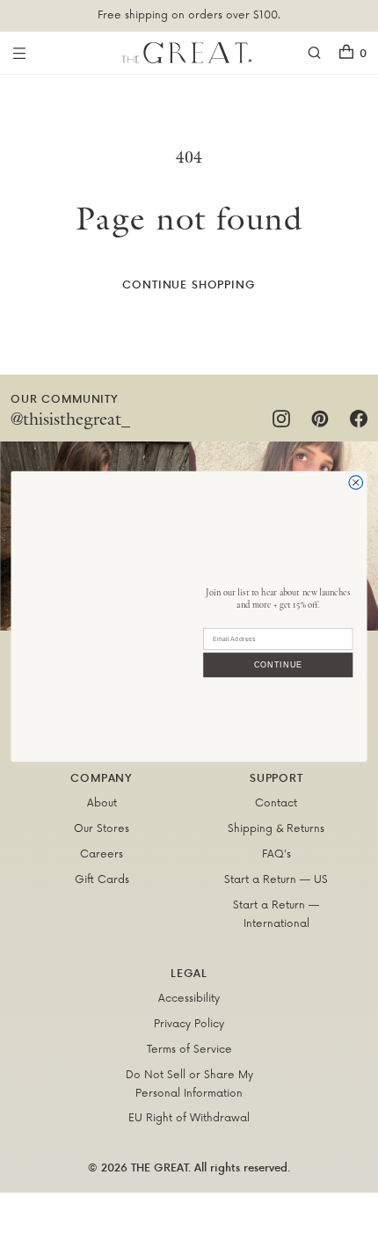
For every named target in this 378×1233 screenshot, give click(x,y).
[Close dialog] (356, 483)
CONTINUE (278, 665)
